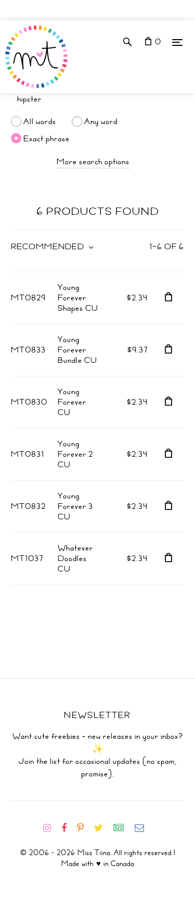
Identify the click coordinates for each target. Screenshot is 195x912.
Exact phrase (46, 138)
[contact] (143, 828)
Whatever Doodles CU (75, 558)
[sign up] (123, 828)
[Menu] (177, 42)
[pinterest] (84, 828)
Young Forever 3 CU (75, 506)
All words (39, 121)
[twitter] (102, 828)
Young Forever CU (72, 402)
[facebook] (68, 828)
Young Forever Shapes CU (78, 297)
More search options (93, 161)
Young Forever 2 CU (75, 454)
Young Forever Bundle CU (77, 350)
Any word (101, 121)
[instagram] (51, 828)
